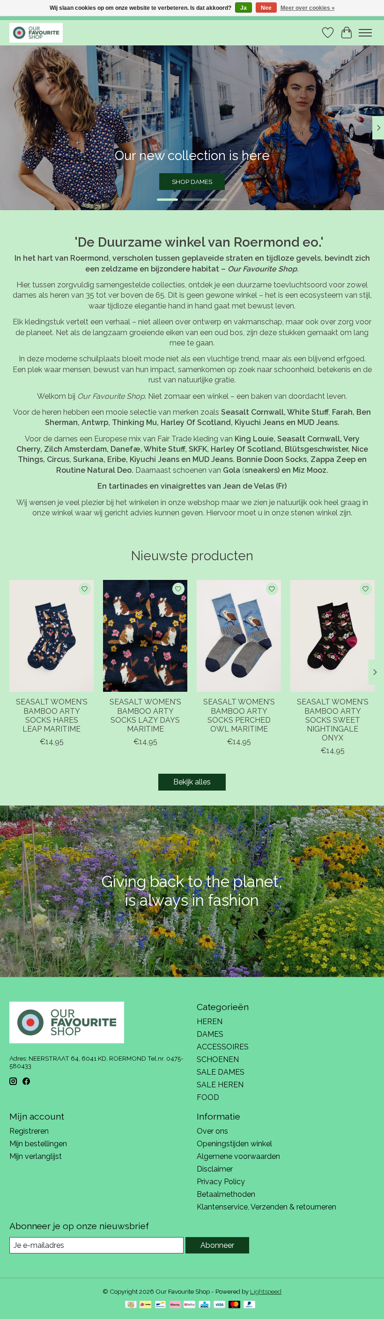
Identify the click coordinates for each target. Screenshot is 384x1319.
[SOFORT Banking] (175, 1305)
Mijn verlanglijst (35, 1156)
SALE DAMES (220, 1072)
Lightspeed (265, 1291)
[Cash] (131, 1305)
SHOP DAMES (192, 181)
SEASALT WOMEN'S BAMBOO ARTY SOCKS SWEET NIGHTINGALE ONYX (333, 720)
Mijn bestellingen (38, 1143)
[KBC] (204, 1305)
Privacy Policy (221, 1181)
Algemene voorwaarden (238, 1156)
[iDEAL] (145, 1305)
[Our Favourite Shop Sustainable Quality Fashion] (36, 32)
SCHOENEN (218, 1059)
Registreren (29, 1131)
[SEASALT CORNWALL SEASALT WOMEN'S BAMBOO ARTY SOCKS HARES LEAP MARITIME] (51, 636)
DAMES (210, 1034)
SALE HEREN (220, 1084)
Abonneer (217, 1245)
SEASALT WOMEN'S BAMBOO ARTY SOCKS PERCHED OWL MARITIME (239, 716)
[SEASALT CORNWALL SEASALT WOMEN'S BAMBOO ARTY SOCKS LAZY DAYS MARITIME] (145, 636)
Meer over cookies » (308, 8)
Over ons (212, 1131)
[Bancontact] (160, 1305)
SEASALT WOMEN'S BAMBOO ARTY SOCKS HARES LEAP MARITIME (52, 716)
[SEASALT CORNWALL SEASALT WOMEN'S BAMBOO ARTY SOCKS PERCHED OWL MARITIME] (239, 636)
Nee (266, 8)
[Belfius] (189, 1305)
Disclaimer (215, 1169)
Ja (243, 8)
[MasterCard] (235, 1305)
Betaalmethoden (226, 1194)
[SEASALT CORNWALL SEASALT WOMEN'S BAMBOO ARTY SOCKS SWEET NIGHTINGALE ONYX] (332, 636)
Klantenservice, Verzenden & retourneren (266, 1206)
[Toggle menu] (365, 32)
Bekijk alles (192, 781)
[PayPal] (250, 1305)
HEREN (209, 1021)
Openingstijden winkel (234, 1143)
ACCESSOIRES (223, 1046)
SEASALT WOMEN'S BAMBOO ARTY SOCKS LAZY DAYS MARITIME (145, 716)
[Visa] (220, 1305)
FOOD (208, 1097)
